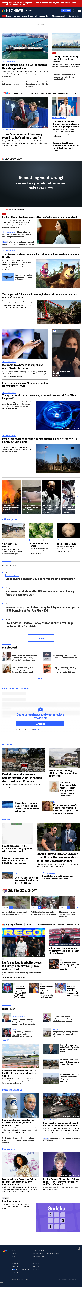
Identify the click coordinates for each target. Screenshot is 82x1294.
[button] (25, 46)
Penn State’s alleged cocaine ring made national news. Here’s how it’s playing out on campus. (39, 440)
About (13, 1250)
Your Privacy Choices (22, 1269)
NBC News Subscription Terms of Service (46, 1253)
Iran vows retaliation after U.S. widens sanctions (12, 83)
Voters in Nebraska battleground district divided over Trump (14, 913)
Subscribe (36, 1263)
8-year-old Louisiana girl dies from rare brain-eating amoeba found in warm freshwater (68, 789)
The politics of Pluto (66, 543)
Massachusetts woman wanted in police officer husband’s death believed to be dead (27, 807)
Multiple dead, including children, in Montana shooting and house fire (63, 773)
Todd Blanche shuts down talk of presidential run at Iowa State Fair (43, 913)
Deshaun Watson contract (45, 924)
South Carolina (63, 93)
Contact (14, 1253)
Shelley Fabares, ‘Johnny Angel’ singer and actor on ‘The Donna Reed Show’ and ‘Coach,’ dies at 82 (61, 1182)
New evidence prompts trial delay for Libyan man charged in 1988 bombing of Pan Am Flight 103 (42, 608)
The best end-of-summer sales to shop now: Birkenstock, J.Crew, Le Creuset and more (24, 657)
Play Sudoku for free (12, 1200)
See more (41, 638)
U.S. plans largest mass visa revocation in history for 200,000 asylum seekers (15, 860)
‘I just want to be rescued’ (9, 545)
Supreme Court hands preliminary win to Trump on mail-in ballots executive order (65, 146)
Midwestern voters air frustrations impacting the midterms (69, 914)
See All (41, 679)
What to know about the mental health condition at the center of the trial (18, 243)
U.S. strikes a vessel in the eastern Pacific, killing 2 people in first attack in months (17, 848)
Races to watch (19, 93)
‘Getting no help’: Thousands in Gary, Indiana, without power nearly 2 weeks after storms (39, 296)
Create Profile (40, 724)
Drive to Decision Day (48, 93)
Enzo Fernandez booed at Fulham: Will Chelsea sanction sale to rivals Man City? (46, 991)
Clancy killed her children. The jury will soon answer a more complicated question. (16, 234)
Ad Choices (15, 1263)
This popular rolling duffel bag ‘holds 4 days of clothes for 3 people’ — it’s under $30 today (64, 669)
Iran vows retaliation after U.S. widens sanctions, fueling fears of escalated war (40, 592)
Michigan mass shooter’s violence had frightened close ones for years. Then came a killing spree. (65, 809)
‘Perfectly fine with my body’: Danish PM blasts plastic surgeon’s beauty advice (69, 1048)
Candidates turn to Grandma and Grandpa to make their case (57, 877)
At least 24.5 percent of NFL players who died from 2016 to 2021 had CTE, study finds (19, 991)
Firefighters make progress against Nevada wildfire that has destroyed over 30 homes (22, 777)
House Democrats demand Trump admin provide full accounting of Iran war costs (23, 1021)
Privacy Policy (16, 1266)
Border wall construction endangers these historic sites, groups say (27, 880)
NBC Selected (37, 1269)
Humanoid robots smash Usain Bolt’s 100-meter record (61, 1139)
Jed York (30, 924)
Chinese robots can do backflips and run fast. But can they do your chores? (61, 1124)
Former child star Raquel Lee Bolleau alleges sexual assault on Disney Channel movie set (19, 1182)
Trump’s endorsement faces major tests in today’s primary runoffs (23, 135)
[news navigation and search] (79, 10)
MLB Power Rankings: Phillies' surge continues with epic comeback (73, 990)
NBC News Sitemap (38, 1257)
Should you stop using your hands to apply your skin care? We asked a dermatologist (24, 669)
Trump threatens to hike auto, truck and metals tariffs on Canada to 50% (64, 76)
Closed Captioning (39, 1260)
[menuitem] (28, 10)
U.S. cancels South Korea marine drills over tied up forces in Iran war (70, 1061)
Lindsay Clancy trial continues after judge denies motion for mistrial (39, 217)
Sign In (36, 729)
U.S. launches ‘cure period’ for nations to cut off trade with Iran (37, 84)
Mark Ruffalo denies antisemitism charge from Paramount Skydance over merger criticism (18, 1140)
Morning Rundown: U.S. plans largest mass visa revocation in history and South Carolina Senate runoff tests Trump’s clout (40, 3)
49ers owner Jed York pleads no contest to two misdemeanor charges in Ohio (64, 950)
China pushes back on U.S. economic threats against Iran (24, 66)
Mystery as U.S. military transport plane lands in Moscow (24, 277)
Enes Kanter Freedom (65, 924)
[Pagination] (71, 893)
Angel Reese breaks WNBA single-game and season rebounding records (69, 965)
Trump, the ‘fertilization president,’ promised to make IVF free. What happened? (39, 397)
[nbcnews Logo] (5, 1251)
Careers (14, 1260)
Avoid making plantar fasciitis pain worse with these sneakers (65, 656)
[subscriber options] (74, 10)
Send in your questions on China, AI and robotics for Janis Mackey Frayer (25, 384)
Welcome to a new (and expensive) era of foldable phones (23, 366)
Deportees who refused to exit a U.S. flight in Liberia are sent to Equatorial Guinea (19, 1073)
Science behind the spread (38, 544)
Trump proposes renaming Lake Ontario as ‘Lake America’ (65, 59)
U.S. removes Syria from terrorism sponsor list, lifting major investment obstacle (69, 1077)
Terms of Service (38, 1250)
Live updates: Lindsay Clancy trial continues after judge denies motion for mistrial (40, 624)
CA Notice (15, 1273)
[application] (25, 46)
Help (13, 1257)
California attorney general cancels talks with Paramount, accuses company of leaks (19, 1122)
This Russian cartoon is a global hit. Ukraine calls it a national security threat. (40, 255)
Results (74, 93)
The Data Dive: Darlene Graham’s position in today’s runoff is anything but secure (66, 124)
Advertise (36, 1266)
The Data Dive (33, 93)
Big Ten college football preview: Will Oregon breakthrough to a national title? (22, 965)
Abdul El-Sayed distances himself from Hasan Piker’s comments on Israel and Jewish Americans (57, 857)
